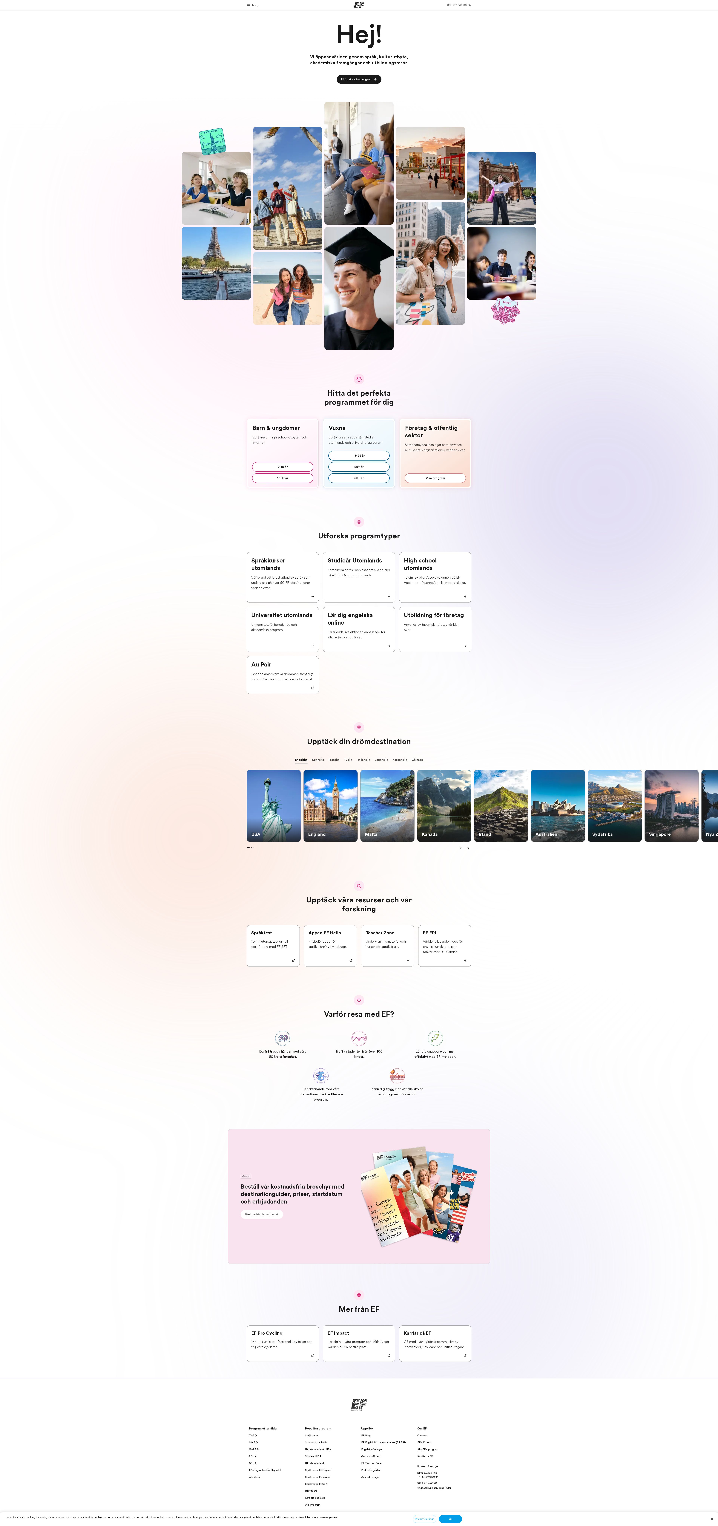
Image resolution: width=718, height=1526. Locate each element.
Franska (334, 760)
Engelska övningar (371, 1449)
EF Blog (366, 1435)
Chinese (417, 760)
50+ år (253, 1463)
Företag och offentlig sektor (266, 1470)
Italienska (363, 760)
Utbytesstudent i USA (318, 1449)
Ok (450, 1518)
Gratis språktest (371, 1456)
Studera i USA (313, 1456)
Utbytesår (311, 1490)
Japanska (381, 760)
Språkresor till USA (316, 1483)
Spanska (318, 760)
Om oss (422, 1435)
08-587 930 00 (427, 1482)
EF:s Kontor (424, 1442)
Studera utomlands (316, 1442)
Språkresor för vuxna (317, 1476)
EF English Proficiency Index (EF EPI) (383, 1442)
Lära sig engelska (315, 1497)
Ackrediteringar (370, 1476)
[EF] (359, 5)
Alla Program (312, 1504)
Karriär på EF (425, 1456)
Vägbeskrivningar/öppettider (434, 1487)
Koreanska (400, 760)
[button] (253, 5)
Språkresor (311, 1435)
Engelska (301, 760)
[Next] (468, 848)
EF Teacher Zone (371, 1463)
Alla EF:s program (427, 1449)
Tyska (348, 760)
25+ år (253, 1456)
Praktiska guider (370, 1470)
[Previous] (461, 848)
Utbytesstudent (314, 1463)
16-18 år (253, 1442)
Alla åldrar (255, 1476)
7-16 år (253, 1435)
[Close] (712, 1519)
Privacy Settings (424, 1518)
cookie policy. (329, 1517)
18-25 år (254, 1449)
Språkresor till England (318, 1470)
